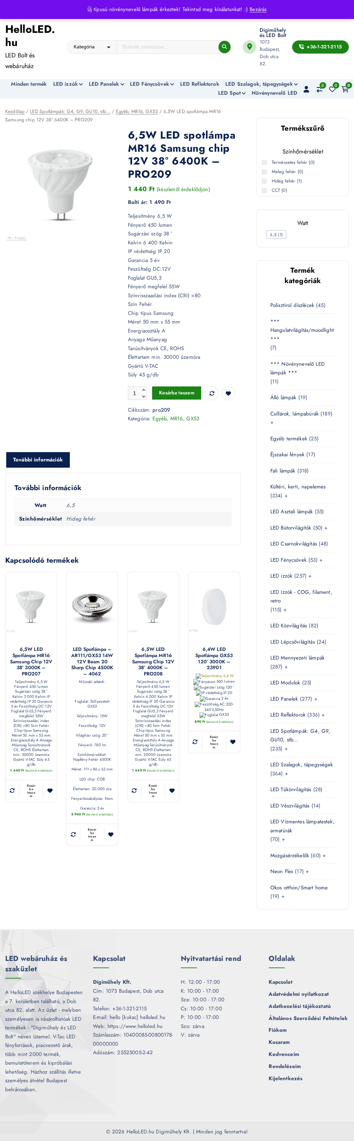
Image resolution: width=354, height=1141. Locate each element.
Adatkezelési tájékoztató (300, 1006)
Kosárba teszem (176, 392)
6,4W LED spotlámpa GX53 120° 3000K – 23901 (214, 658)
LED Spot (229, 93)
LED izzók (65, 84)
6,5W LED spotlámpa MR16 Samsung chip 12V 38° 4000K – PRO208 (153, 661)
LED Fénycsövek (149, 84)
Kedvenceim (284, 1054)
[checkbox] (276, 234)
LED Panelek (104, 84)
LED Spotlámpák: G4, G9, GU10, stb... (70, 111)
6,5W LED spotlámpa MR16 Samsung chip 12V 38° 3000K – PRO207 (31, 661)
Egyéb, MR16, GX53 (137, 111)
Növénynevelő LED (274, 93)
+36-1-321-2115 (323, 46)
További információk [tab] (38, 460)
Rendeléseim (285, 1066)
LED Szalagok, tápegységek (259, 84)
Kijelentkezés (285, 1078)
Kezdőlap (15, 111)
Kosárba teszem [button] (31, 790)
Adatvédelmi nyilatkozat (298, 994)
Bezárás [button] (258, 9)
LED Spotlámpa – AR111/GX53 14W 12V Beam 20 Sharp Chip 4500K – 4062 (92, 661)
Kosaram (279, 1042)
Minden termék (29, 84)
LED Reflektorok (199, 84)
